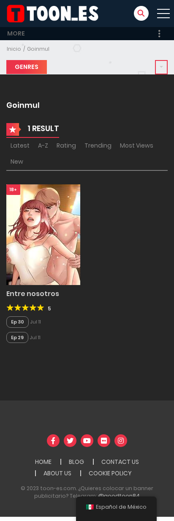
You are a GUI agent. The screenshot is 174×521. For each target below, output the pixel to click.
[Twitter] (70, 440)
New (17, 161)
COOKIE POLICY (110, 473)
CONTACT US (120, 462)
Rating (66, 145)
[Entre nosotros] (43, 234)
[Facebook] (53, 440)
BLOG (76, 462)
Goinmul (38, 48)
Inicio (14, 48)
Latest (20, 145)
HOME (43, 462)
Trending (97, 145)
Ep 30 (17, 321)
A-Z (43, 145)
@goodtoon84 (119, 495)
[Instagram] (120, 440)
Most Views (136, 145)
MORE (16, 33)
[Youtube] (87, 440)
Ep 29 (17, 337)
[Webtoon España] (55, 13)
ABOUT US (57, 473)
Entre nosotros (32, 294)
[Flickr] (104, 440)
